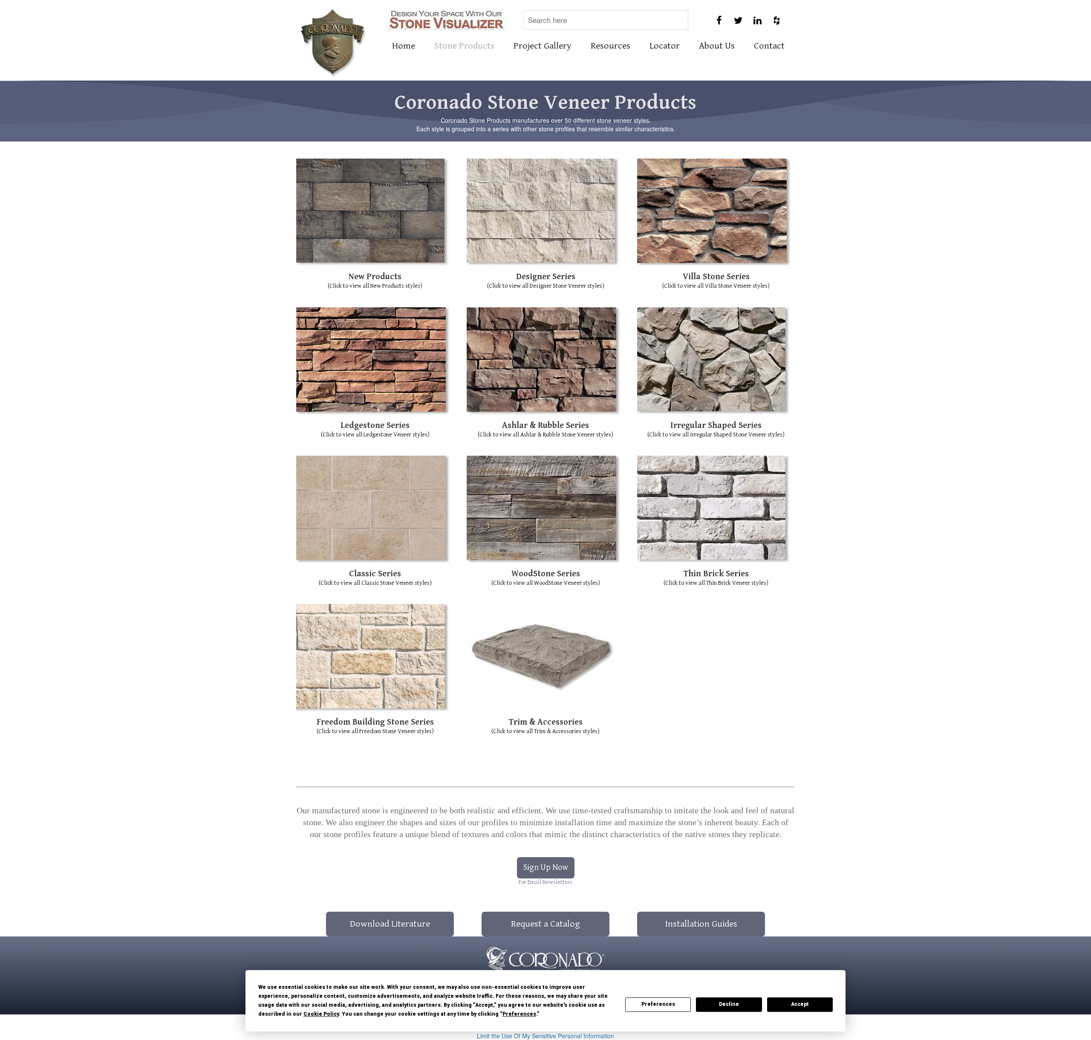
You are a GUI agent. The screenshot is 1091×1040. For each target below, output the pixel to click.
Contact (769, 46)
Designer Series (545, 277)
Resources (610, 46)
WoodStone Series (545, 574)
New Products (375, 277)
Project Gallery (542, 46)
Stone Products (464, 46)
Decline (729, 1004)
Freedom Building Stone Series (375, 722)
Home (403, 46)
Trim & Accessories (546, 722)
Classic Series (375, 574)
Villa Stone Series (716, 277)
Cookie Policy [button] (321, 1014)
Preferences (658, 1004)
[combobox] (605, 20)
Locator (664, 46)
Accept (800, 1004)
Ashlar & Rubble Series (545, 425)
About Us (717, 46)
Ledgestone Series (375, 425)
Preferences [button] (519, 1014)
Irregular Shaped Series (716, 425)
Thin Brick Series (716, 574)
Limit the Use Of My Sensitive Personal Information (545, 1035)
